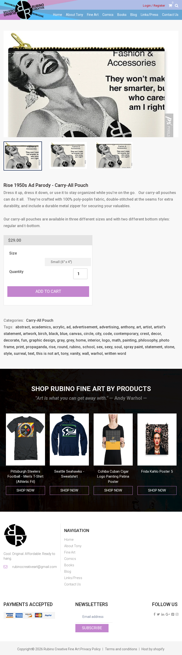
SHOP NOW (25, 490)
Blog (133, 15)
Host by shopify (152, 649)
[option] (25, 454)
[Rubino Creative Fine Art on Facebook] (154, 614)
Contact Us (170, 15)
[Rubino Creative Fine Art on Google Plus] (168, 614)
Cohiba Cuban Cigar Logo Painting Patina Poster (113, 476)
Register (159, 5)
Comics (108, 15)
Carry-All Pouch (39, 320)
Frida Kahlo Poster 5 (157, 471)
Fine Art (93, 15)
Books (122, 15)
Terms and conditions (121, 649)
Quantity (16, 271)
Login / (148, 5)
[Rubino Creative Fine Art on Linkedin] (162, 614)
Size (13, 253)
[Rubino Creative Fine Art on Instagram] (177, 614)
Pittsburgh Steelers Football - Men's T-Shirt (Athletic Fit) (25, 476)
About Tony (74, 15)
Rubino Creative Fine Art (62, 649)
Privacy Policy (90, 649)
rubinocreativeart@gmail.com (34, 567)
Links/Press (149, 15)
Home (57, 15)
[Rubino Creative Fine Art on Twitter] (158, 614)
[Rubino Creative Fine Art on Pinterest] (172, 614)
